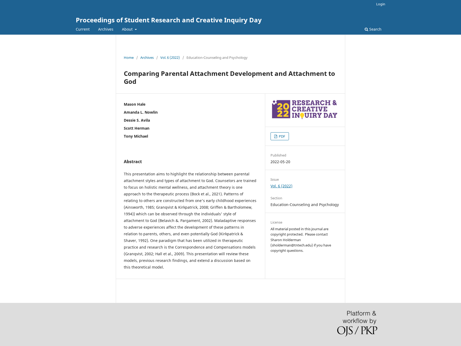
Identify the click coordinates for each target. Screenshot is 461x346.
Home (129, 57)
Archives (105, 29)
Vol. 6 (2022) (170, 57)
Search (374, 29)
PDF (281, 136)
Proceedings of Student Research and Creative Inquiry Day (169, 19)
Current (83, 29)
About (128, 29)
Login (380, 4)
